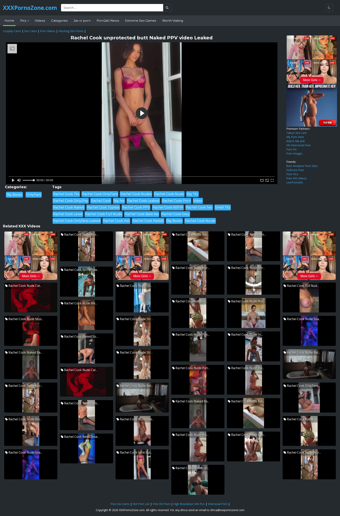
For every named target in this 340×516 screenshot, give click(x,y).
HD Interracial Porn (298, 145)
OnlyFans (33, 194)
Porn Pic (291, 149)
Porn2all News (108, 20)
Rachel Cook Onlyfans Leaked (76, 221)
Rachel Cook (101, 201)
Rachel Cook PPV (136, 207)
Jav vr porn (82, 20)
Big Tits (192, 194)
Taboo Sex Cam (296, 133)
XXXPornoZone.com (30, 7)
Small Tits (222, 207)
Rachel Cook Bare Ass (142, 214)
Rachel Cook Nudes (136, 194)
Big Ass (119, 201)
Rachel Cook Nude (169, 194)
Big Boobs (14, 194)
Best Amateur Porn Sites (302, 166)
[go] (167, 7)
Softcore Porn (295, 170)
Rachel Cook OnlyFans (100, 194)
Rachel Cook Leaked (143, 201)
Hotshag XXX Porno (70, 31)
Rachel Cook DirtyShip (70, 201)
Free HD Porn (161, 504)
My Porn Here (295, 137)
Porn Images (294, 153)
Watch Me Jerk (295, 141)
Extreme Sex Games (140, 20)
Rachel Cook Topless (103, 207)
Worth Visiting (172, 20)
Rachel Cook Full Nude (103, 214)
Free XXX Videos (296, 178)
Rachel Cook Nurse (200, 221)
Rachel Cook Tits (66, 194)
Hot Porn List (141, 504)
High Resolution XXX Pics (189, 504)
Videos (40, 20)
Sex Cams (30, 31)
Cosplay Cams (12, 31)
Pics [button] (23, 20)
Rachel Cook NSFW (167, 207)
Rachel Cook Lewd (67, 214)
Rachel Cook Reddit (148, 221)
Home (9, 20)
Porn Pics (292, 174)
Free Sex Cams (119, 504)
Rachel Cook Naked (68, 207)
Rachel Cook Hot (116, 221)
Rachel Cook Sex (199, 207)
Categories (59, 20)
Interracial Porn (217, 504)
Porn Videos (47, 31)
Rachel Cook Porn (176, 201)
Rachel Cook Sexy (175, 214)
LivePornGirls (294, 182)
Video (197, 201)
